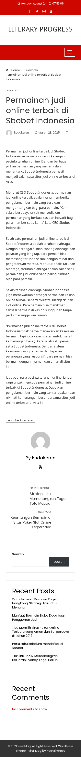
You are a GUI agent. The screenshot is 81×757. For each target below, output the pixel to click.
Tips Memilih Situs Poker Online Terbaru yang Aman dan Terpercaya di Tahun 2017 (40, 631)
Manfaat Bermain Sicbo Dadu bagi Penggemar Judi (38, 617)
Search (18, 554)
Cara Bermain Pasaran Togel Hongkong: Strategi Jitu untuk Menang (34, 603)
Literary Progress (40, 29)
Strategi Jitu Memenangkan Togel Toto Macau (48, 496)
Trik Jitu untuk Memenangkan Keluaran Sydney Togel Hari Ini (35, 658)
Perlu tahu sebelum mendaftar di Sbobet (37, 646)
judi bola (12, 90)
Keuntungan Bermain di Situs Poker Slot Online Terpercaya (31, 519)
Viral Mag (34, 751)
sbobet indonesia (21, 420)
